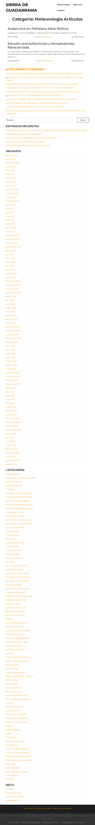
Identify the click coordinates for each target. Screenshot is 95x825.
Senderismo (11, 737)
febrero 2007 (11, 411)
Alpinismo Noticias (14, 485)
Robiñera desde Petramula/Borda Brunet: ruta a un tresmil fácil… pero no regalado (42, 84)
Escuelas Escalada (14, 585)
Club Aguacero (12, 535)
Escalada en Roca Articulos (17, 577)
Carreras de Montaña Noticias (19, 524)
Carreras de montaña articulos (19, 520)
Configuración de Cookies (72, 822)
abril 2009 (10, 312)
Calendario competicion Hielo (19, 497)
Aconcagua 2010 (13, 474)
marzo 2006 (11, 445)
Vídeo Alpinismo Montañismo (19, 756)
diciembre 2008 (13, 327)
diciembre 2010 (12, 235)
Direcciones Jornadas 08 (16, 566)
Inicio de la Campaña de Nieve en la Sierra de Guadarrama (31, 138)
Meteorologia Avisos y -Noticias (19, 676)
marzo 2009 (11, 315)
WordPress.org (12, 800)
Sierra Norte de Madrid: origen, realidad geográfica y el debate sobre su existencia (42, 99)
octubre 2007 (12, 380)
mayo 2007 (11, 399)
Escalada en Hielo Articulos (18, 573)
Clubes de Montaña (14, 558)
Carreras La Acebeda (15, 527)
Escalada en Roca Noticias (17, 581)
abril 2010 (10, 266)
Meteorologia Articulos (16, 672)
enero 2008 (11, 369)
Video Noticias (12, 775)
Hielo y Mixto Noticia (15, 627)
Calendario (10, 489)
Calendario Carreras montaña (19, 493)
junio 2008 (10, 350)
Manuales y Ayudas (14, 646)
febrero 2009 (11, 319)
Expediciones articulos (15, 611)
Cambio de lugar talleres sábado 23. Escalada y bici (28, 145)
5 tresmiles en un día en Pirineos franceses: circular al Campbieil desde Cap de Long (42, 91)
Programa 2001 (12, 711)
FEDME (9, 619)
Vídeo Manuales (13, 768)
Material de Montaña (15, 649)
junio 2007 (10, 395)
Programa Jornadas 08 (16, 714)
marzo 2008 (11, 361)
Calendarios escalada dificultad (19, 504)
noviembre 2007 (13, 376)
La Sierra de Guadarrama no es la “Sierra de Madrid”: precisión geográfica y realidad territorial (46, 130)
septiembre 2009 (13, 292)
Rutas (8, 733)
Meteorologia (63, 4)
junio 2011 (10, 212)
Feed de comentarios (15, 797)
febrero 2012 (11, 182)
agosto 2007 (11, 388)
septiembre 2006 (13, 430)
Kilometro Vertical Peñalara (18, 638)
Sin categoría (11, 745)
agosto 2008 (11, 342)
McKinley (10, 653)
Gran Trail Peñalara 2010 (16, 623)
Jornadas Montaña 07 (15, 634)
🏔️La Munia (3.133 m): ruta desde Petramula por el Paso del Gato (34, 95)
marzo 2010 (11, 270)
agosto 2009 (11, 296)
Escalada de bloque (14, 569)
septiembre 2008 (13, 338)
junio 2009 (10, 304)
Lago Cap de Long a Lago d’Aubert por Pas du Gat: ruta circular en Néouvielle (40, 88)
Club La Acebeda (13, 550)
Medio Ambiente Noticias (17, 661)
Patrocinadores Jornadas (17, 695)
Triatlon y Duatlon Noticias (17, 752)
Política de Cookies (42, 808)
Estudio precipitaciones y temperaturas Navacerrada (41, 45)
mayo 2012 (10, 170)
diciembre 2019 (12, 163)
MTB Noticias (11, 680)
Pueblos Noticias (13, 730)
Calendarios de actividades (17, 501)
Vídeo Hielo (11, 764)
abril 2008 (10, 357)
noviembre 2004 (13, 460)
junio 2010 (10, 258)
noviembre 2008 (13, 331)
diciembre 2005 (13, 453)
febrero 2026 (11, 155)
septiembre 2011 (13, 201)
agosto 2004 (11, 464)
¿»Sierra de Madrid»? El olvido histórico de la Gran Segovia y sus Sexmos (37, 103)
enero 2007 (11, 415)
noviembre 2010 (13, 239)
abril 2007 (10, 403)
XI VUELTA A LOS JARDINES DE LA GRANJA (25, 142)
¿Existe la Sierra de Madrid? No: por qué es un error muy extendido (35, 107)
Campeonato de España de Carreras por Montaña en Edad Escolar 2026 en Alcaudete (44, 73)
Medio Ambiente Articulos (17, 657)
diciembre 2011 (12, 189)
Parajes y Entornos (14, 688)
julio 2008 (10, 346)
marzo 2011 (11, 224)
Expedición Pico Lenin (15, 607)
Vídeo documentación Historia (19, 760)
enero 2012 (11, 186)
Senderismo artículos (15, 741)
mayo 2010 (10, 262)
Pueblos (61, 10)
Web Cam (77, 4)
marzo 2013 (11, 167)
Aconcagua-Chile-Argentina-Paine (21, 478)
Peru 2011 (10, 703)
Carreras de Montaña (15, 516)
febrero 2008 (11, 365)
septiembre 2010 (13, 247)
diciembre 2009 (13, 281)
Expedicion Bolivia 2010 (16, 592)
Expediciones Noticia (15, 615)
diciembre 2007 (13, 373)
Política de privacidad (61, 808)
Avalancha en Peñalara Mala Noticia (38, 28)
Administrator (46, 37)
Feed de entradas (13, 793)
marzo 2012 (11, 178)
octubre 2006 (12, 426)
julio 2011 (9, 209)
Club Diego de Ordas (15, 543)
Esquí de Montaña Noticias (17, 588)
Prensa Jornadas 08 (14, 707)
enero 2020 (11, 159)
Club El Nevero (12, 546)
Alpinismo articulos (14, 482)
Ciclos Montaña (12, 531)
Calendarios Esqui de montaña (19, 508)
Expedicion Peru (13, 604)
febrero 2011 (11, 228)
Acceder (9, 789)
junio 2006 (10, 441)
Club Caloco (11, 539)
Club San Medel (13, 554)
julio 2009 (10, 300)
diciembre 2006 (13, 418)
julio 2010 (10, 254)
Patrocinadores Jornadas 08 (18, 699)
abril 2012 (10, 174)
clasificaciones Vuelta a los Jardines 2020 (23, 134)
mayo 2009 (11, 308)
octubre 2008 (12, 334)
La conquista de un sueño (17, 642)
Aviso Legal (28, 808)
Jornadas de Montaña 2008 (18, 630)
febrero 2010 (11, 273)
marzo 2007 (11, 407)
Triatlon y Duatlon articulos (17, 749)
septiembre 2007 (13, 384)
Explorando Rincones (26, 69)
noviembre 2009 (13, 285)
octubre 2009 (12, 289)
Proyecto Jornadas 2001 (16, 722)
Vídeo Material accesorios (17, 772)
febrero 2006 (11, 449)
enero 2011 (10, 231)
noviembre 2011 (13, 193)
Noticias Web (11, 684)
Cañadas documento (15, 512)
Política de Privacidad (30, 822)
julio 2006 (10, 437)
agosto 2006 (11, 434)
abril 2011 (10, 220)
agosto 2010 (11, 250)
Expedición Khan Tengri (16, 600)
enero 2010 (11, 277)
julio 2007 (10, 392)
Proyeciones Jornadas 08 (17, 718)
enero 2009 (11, 323)
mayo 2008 (11, 353)
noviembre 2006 (13, 422)
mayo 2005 (11, 457)
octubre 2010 (11, 243)
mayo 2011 (10, 216)
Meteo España (12, 665)
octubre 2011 (11, 197)
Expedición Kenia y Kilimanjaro (19, 596)
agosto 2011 (11, 205)
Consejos (10, 562)
